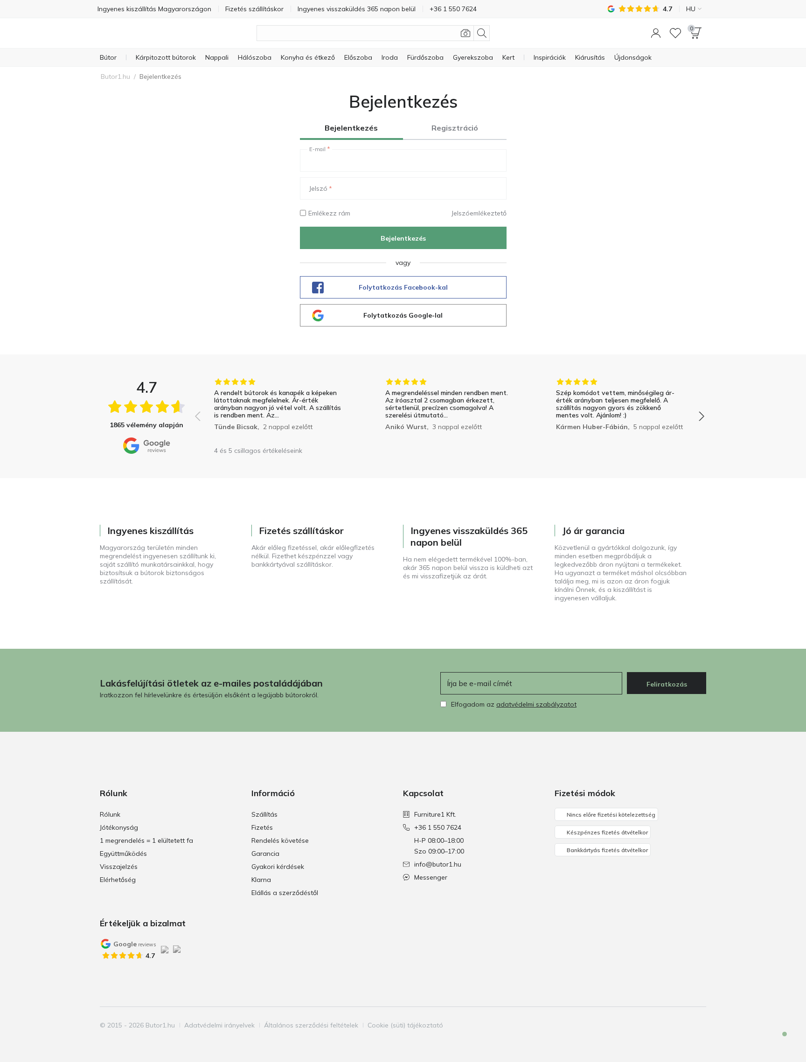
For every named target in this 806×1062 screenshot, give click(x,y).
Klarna (261, 879)
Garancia (265, 853)
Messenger (430, 877)
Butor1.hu (115, 76)
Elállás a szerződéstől (284, 892)
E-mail (317, 149)
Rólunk (110, 814)
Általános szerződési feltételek (311, 1025)
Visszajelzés (119, 866)
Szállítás (264, 814)
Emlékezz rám (329, 213)
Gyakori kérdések (277, 866)
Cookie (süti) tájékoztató (405, 1025)
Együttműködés (123, 853)
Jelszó (318, 188)
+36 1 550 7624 (437, 827)
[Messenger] (778, 1042)
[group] (278, 410)
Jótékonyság (119, 827)
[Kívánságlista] (675, 33)
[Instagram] (666, 1025)
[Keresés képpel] (465, 33)
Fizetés (262, 827)
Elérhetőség (118, 879)
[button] (655, 33)
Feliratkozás (666, 684)
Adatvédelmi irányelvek (219, 1025)
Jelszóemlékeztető (479, 213)
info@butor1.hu (437, 864)
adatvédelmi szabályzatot (536, 704)
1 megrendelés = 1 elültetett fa (146, 840)
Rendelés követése (280, 840)
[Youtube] (682, 1025)
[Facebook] (651, 1025)
